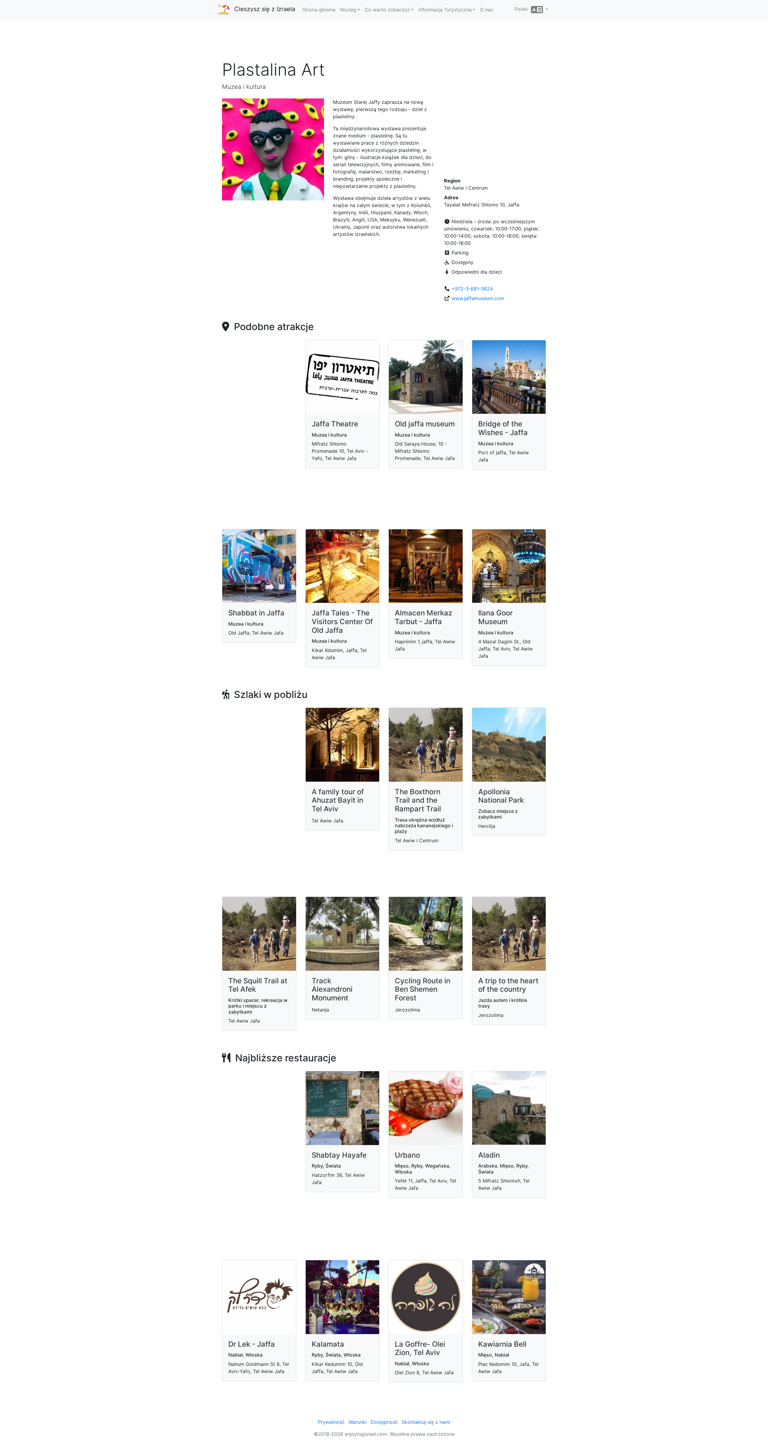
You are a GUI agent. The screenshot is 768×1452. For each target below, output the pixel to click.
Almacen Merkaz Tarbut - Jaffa (423, 617)
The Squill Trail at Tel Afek (257, 985)
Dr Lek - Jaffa (251, 1344)
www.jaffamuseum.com (478, 298)
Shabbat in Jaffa (256, 613)
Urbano (407, 1155)
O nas (486, 10)
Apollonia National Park (501, 796)
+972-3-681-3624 (472, 289)
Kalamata (328, 1344)
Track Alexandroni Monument (332, 989)
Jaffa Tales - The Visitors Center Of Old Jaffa (342, 622)
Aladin (489, 1155)
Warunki (358, 1422)
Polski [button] (522, 9)
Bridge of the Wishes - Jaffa (503, 428)
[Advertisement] (384, 41)
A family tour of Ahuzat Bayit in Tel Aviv (338, 800)
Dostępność (384, 1422)
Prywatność (331, 1422)
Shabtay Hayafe (339, 1155)
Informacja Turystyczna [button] (445, 10)
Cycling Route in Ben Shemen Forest (422, 989)
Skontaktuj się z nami (426, 1422)
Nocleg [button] (348, 10)
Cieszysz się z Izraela (264, 9)
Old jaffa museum (425, 423)
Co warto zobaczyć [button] (387, 10)
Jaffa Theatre (335, 423)
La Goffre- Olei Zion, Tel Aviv (420, 1348)
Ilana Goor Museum (495, 617)
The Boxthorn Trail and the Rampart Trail (418, 800)
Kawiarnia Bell (502, 1344)
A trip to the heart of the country (508, 985)
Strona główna (318, 10)
